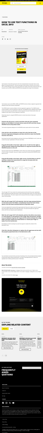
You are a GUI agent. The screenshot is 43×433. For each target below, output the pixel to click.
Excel (17, 275)
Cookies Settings (5, 424)
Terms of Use (4, 419)
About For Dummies (5, 388)
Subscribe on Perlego (21, 72)
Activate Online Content (6, 393)
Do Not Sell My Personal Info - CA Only (9, 427)
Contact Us (4, 390)
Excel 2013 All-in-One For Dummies (23, 32)
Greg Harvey (4, 31)
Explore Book (21, 66)
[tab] (5, 328)
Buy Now (21, 69)
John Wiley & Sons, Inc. (15, 429)
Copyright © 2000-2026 (6, 429)
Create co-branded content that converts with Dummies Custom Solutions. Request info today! (21, 0)
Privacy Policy (4, 421)
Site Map (3, 395)
